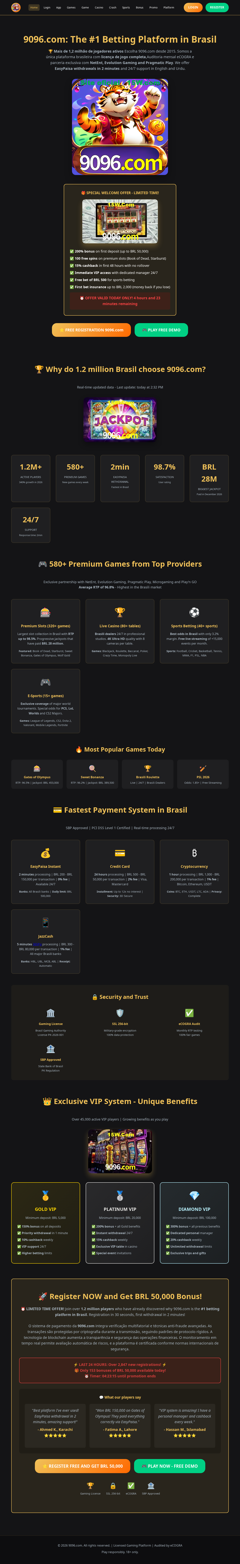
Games (71, 7)
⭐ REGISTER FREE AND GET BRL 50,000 (82, 1466)
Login (47, 7)
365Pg (37, 944)
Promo (153, 7)
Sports (126, 7)
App (58, 7)
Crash (112, 7)
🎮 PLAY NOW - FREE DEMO (170, 1466)
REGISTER (217, 7)
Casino (99, 7)
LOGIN (193, 7)
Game (85, 7)
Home (34, 7)
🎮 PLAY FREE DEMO (161, 330)
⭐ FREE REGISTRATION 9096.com (91, 330)
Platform (169, 7)
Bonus (139, 7)
